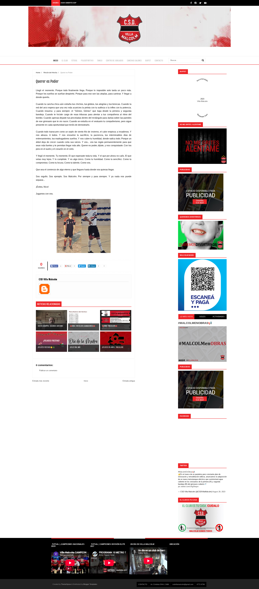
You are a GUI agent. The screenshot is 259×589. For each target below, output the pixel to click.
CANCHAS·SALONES (134, 60)
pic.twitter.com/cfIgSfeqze (188, 487)
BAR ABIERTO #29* (68, 3)
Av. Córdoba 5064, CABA (160, 584)
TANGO (99, 60)
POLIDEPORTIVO (87, 60)
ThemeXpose (66, 584)
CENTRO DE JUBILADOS (114, 60)
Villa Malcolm (202, 101)
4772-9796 (201, 584)
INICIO (55, 60)
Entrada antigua (129, 381)
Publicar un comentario (48, 370)
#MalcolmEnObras (185, 472)
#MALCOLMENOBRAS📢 (195, 322)
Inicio (86, 381)
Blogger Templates (90, 584)
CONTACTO (159, 60)
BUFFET (148, 60)
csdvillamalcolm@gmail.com (182, 584)
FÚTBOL (74, 60)
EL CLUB (65, 60)
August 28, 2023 (218, 492)
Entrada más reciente (40, 381)
